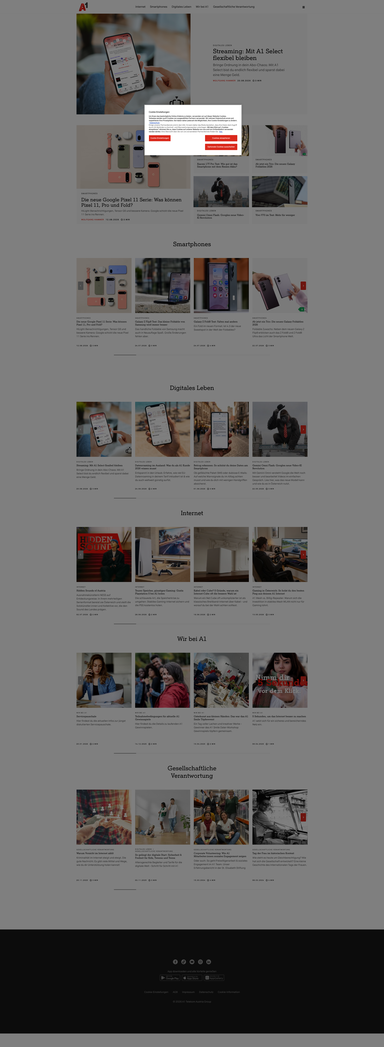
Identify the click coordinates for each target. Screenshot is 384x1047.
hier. (221, 132)
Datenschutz (155, 123)
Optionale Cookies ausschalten (221, 147)
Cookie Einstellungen (159, 138)
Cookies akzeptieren (221, 138)
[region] (193, 130)
